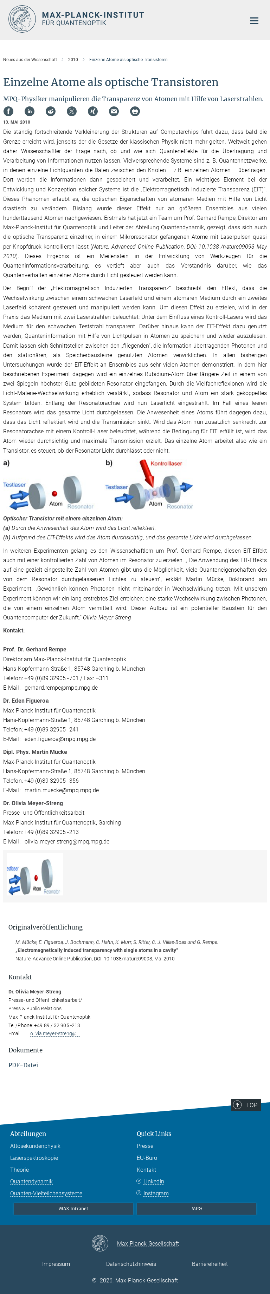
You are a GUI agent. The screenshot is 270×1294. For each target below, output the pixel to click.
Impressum (56, 1264)
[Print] (135, 111)
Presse (145, 1146)
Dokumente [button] (25, 1050)
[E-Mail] (114, 111)
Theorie (19, 1170)
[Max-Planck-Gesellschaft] (104, 1243)
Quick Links (154, 1133)
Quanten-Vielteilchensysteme (46, 1193)
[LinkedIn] (29, 111)
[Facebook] (8, 111)
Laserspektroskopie (34, 1158)
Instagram (156, 1193)
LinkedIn (153, 1181)
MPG (197, 1208)
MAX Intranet (73, 1208)
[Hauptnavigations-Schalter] (254, 21)
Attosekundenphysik (35, 1146)
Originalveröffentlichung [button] (45, 927)
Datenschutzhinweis (131, 1264)
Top (251, 1105)
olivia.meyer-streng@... (55, 1033)
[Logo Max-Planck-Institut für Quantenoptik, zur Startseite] (122, 19)
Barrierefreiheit (210, 1264)
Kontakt (146, 1170)
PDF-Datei (23, 1065)
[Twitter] (71, 111)
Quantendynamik (31, 1181)
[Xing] (93, 111)
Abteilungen (28, 1133)
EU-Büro (147, 1158)
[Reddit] (50, 111)
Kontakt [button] (20, 977)
